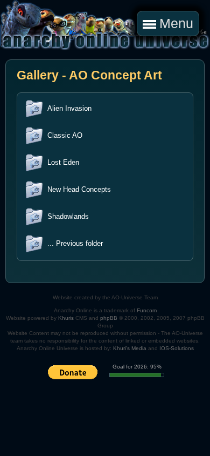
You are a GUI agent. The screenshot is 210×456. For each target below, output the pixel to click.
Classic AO (64, 135)
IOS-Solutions (176, 348)
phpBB (108, 318)
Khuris (66, 318)
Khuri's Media (129, 348)
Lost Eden (63, 162)
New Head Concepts (79, 189)
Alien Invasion (69, 108)
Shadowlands (68, 216)
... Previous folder (75, 243)
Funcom (147, 310)
